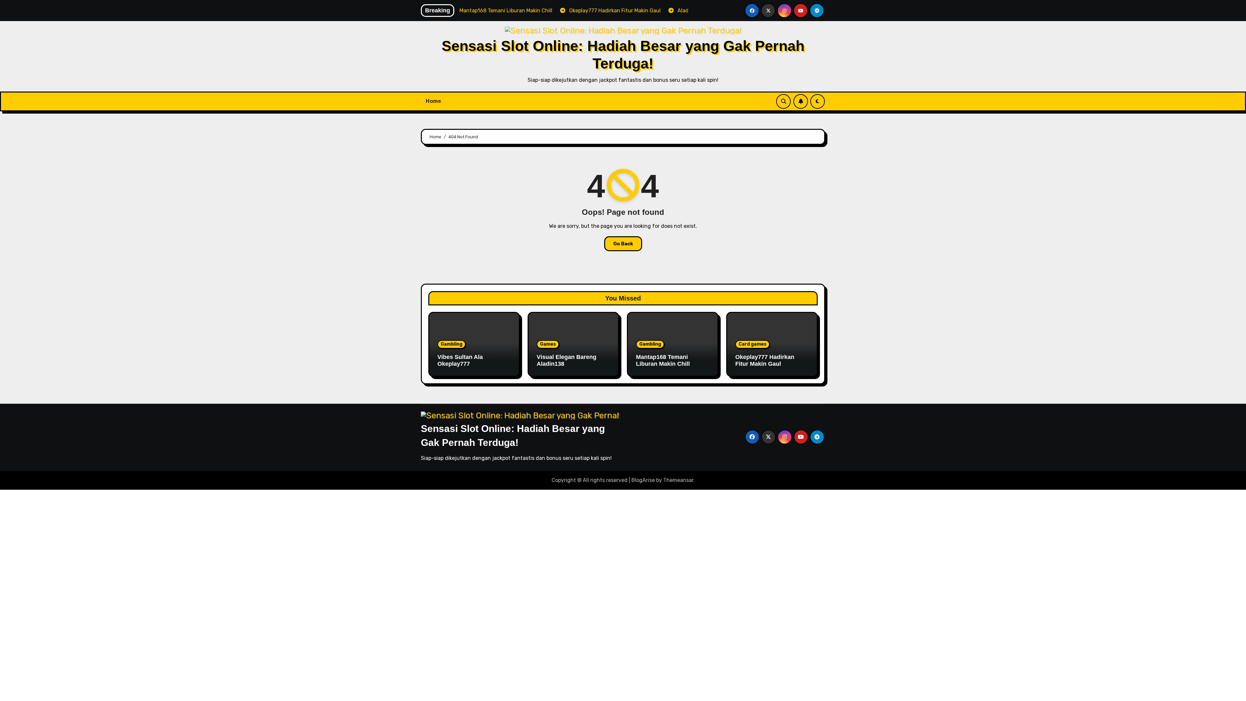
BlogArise (643, 480)
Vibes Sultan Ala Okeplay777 (460, 360)
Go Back (623, 244)
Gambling (451, 344)
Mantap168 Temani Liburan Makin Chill (663, 360)
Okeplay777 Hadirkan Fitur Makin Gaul (764, 360)
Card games (752, 344)
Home (433, 101)
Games (548, 344)
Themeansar (678, 480)
